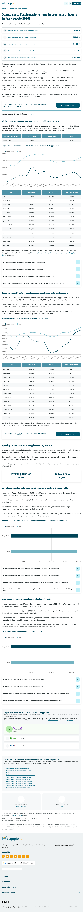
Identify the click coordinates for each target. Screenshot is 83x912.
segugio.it (4, 8)
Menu (79, 3)
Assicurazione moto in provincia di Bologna (18, 771)
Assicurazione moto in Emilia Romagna (17, 768)
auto (32, 114)
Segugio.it (70, 720)
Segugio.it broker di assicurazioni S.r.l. (23, 906)
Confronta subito (67, 105)
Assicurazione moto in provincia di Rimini (18, 788)
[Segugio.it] (12, 838)
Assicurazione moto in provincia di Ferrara (18, 773)
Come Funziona (17, 815)
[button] (41, 262)
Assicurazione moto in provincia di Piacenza (19, 781)
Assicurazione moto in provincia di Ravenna (19, 783)
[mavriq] (5, 902)
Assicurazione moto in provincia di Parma (18, 779)
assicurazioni (13, 8)
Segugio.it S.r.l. (6, 906)
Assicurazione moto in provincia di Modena (18, 777)
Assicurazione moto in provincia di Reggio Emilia (20, 785)
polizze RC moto (53, 720)
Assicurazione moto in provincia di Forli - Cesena (20, 775)
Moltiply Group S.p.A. (60, 906)
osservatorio (23, 8)
